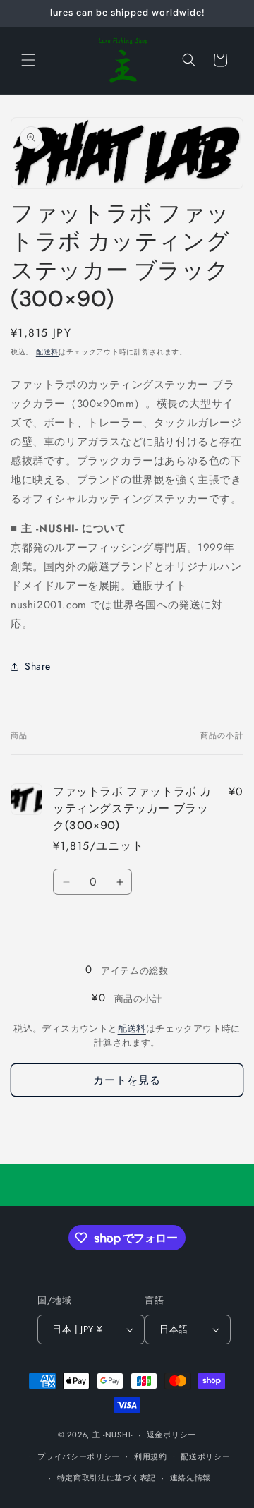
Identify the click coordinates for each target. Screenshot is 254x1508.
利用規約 (150, 1456)
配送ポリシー (205, 1456)
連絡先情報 (191, 1477)
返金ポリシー (171, 1434)
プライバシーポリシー (78, 1456)
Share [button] (38, 666)
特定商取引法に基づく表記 (106, 1477)
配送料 (47, 351)
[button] (28, 60)
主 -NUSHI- (112, 1434)
